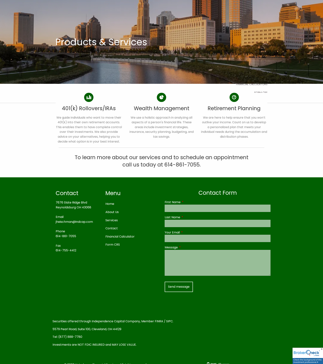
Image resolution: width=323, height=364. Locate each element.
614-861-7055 (66, 236)
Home (109, 204)
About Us (112, 212)
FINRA (159, 321)
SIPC (169, 321)
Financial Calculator (120, 236)
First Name (187, 202)
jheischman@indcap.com (74, 222)
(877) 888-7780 (70, 337)
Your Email (187, 232)
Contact (111, 228)
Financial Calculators (251, 84)
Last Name (187, 217)
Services (111, 220)
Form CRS (112, 244)
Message (186, 247)
